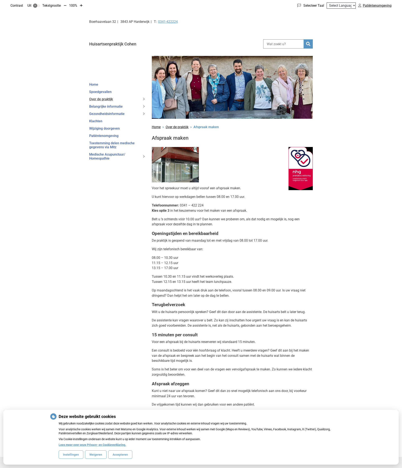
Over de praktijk (101, 99)
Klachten (95, 121)
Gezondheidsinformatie (107, 114)
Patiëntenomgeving (104, 136)
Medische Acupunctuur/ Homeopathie (107, 156)
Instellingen (71, 454)
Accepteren (120, 454)
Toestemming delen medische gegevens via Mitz (112, 145)
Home (93, 84)
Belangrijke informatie (106, 106)
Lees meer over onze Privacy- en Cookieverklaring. (92, 444)
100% (73, 6)
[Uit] (36, 5)
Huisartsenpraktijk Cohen (112, 43)
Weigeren (95, 454)
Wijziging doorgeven (104, 128)
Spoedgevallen (100, 92)
